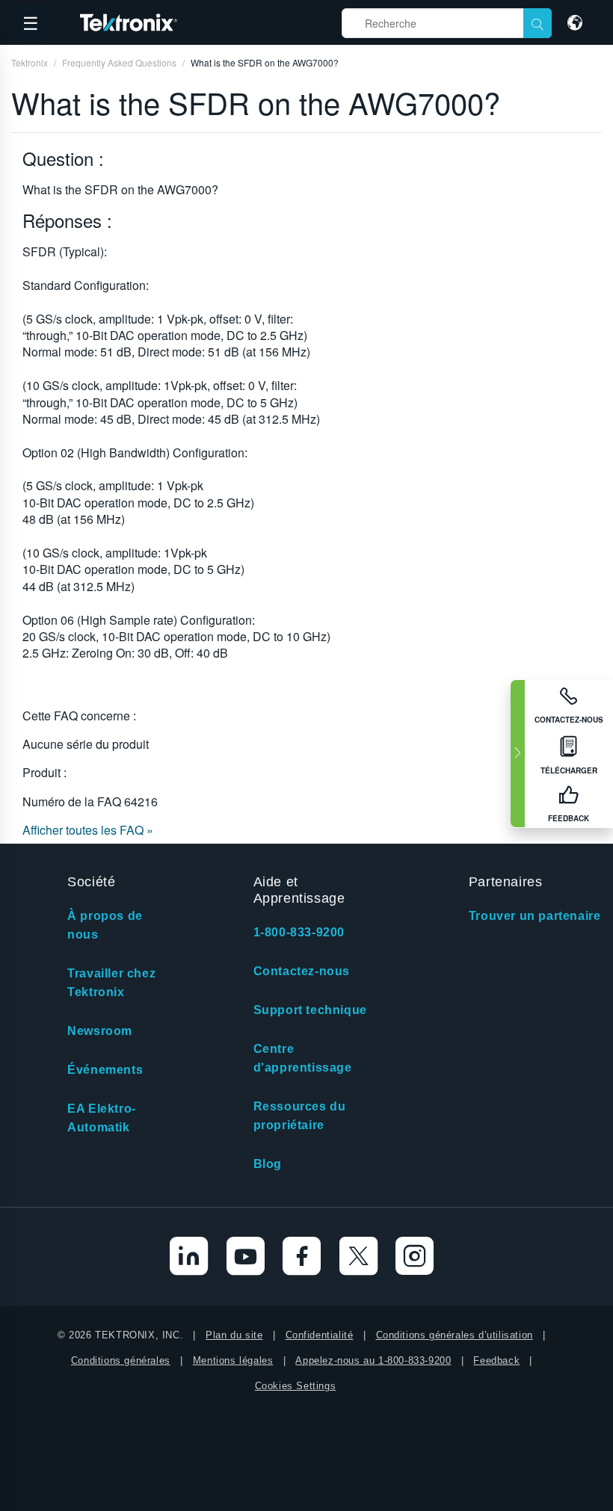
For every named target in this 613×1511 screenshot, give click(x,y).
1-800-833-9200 (299, 932)
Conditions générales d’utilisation (454, 1335)
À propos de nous (105, 925)
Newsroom (99, 1031)
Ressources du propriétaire (299, 1115)
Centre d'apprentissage (302, 1058)
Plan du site (234, 1335)
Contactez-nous (301, 971)
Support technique (310, 1010)
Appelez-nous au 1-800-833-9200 (373, 1360)
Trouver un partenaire (535, 915)
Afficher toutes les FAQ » (87, 829)
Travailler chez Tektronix (111, 982)
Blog (267, 1164)
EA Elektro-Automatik (101, 1118)
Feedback (496, 1360)
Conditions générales (120, 1360)
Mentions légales (233, 1360)
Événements (105, 1069)
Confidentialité (320, 1335)
